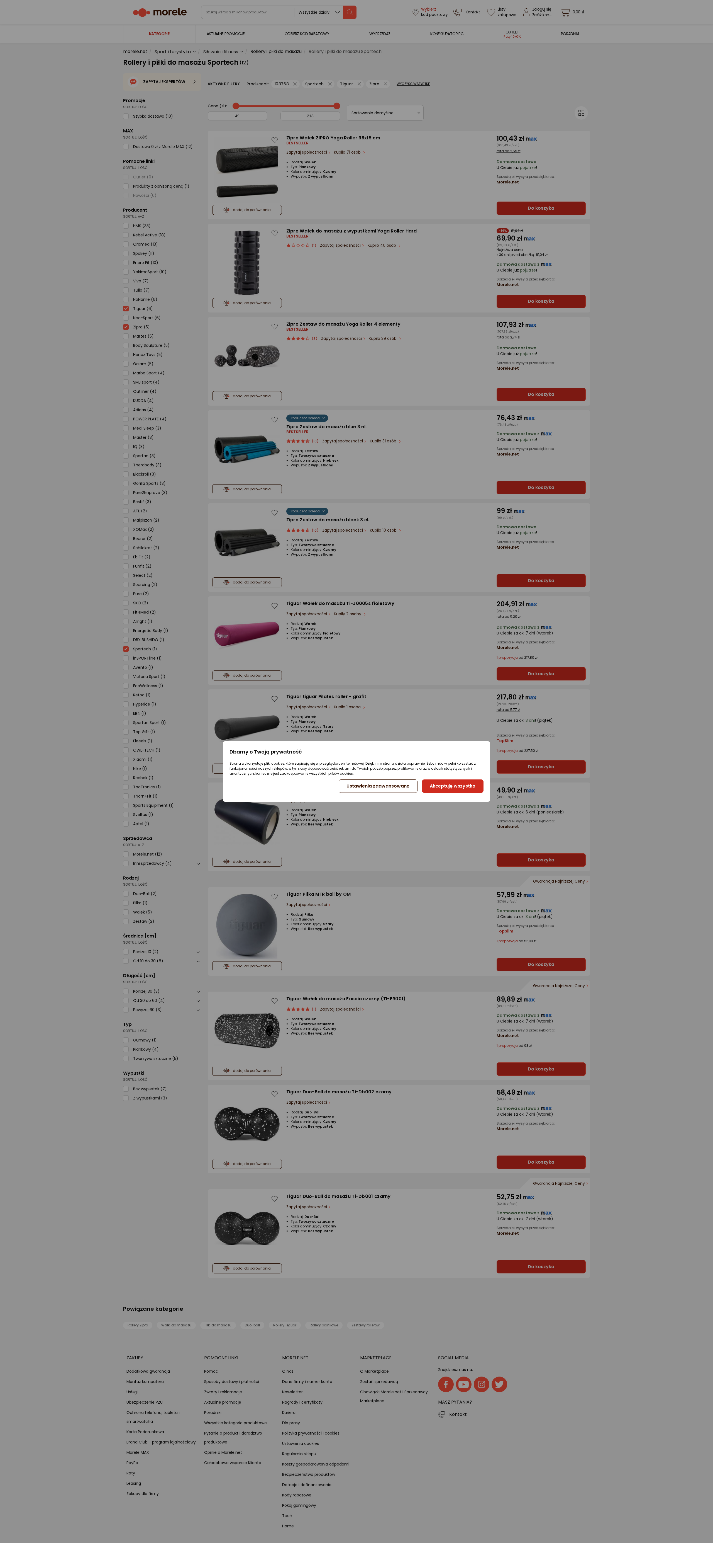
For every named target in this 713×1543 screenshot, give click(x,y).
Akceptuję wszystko (452, 786)
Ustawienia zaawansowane (377, 786)
